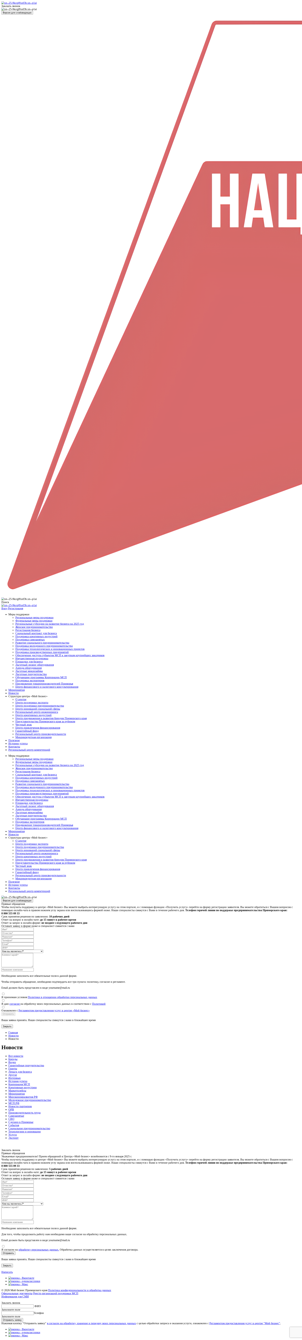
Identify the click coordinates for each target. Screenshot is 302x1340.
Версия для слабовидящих (17, 12)
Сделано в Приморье (20, 1122)
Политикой (99, 1003)
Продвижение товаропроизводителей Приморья (44, 683)
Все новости (15, 1055)
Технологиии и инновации (24, 1131)
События (13, 1125)
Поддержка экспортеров (29, 680)
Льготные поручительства (31, 674)
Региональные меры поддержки (34, 617)
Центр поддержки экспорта (31, 702)
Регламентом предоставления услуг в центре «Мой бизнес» (54, 1010)
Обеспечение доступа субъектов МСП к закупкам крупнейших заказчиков (60, 655)
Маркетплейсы (17, 1090)
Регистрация (15, 608)
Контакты (14, 746)
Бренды (12, 1059)
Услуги (12, 1134)
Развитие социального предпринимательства (42, 642)
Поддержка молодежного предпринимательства (44, 645)
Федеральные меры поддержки (33, 620)
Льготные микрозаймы (29, 671)
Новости (13, 693)
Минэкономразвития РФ (23, 1096)
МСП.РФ (13, 1103)
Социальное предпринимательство (29, 1128)
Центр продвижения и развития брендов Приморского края (51, 718)
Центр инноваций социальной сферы (37, 708)
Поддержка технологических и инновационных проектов (50, 649)
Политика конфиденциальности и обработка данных (79, 1290)
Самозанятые (16, 1115)
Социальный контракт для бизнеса (36, 633)
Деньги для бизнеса (20, 1071)
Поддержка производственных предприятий (42, 652)
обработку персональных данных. (39, 1249)
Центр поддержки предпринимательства (39, 705)
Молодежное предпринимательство (29, 1100)
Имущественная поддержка (31, 658)
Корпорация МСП (19, 1084)
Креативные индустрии (22, 1087)
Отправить (8, 1014)
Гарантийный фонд (27, 730)
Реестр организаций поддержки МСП (55, 1293)
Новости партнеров (20, 1106)
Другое (12, 1074)
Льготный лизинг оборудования (34, 664)
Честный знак (23, 724)
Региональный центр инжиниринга (36, 712)
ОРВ (11, 1109)
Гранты (12, 1068)
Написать (7, 1272)
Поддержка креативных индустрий (36, 636)
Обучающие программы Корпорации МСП (41, 677)
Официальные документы (17, 1293)
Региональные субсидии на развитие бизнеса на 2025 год (49, 623)
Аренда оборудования (28, 667)
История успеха (17, 1081)
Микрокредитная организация (33, 737)
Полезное (14, 740)
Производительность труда (24, 1112)
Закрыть (7, 1026)
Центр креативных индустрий (33, 715)
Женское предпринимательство (34, 626)
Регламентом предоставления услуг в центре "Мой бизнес (244, 1323)
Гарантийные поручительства (26, 1065)
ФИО (37, 1306)
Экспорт (13, 1137)
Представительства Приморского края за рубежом (45, 721)
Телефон (39, 1312)
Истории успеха (18, 743)
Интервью (14, 1078)
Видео (12, 1062)
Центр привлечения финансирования (37, 727)
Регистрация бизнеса (27, 630)
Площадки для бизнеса (29, 661)
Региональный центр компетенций (29, 749)
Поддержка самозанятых (30, 639)
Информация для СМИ (15, 1296)
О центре (20, 699)
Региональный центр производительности (40, 734)
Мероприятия (16, 689)
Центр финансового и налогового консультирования (46, 686)
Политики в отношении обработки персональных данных (62, 997)
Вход (4, 608)
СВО (11, 1118)
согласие (14, 1003)
